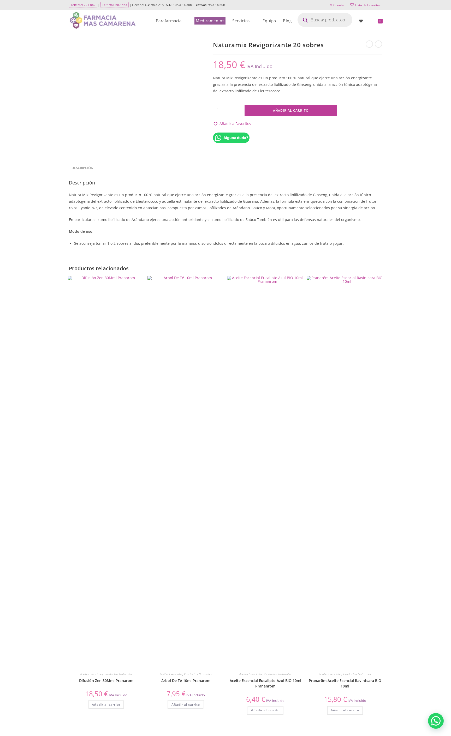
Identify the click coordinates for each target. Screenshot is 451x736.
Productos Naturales (118, 674)
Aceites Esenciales (91, 674)
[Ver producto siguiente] (378, 44)
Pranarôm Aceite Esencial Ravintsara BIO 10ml (345, 683)
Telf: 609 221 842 (83, 5)
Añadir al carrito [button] (106, 704)
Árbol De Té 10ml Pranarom (185, 680)
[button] (232, 123)
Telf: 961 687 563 (114, 5)
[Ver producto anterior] (369, 44)
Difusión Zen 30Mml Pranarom (106, 680)
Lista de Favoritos (368, 5)
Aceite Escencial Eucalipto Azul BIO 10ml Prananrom (265, 683)
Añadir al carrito (290, 110)
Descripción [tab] (82, 168)
